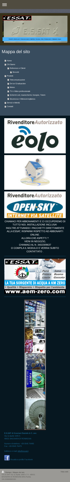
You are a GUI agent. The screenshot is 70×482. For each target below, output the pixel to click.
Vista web (64, 472)
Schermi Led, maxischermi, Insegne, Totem (27, 95)
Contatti (10, 106)
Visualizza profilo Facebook (21, 459)
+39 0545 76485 (27, 444)
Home (9, 61)
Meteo (12, 87)
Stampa (8, 472)
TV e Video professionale (20, 91)
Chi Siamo (11, 64)
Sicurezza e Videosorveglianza (22, 99)
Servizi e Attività (13, 103)
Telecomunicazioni (17, 80)
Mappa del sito (18, 472)
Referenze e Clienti (17, 68)
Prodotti (10, 76)
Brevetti (16, 72)
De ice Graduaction (18, 83)
